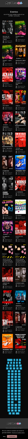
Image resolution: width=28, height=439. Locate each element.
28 (12, 376)
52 (12, 393)
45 (15, 388)
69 (15, 405)
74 (19, 407)
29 (15, 376)
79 (10, 413)
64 (12, 402)
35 (8, 382)
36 (12, 382)
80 (13, 413)
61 (15, 399)
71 (8, 407)
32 (12, 379)
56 (12, 396)
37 (15, 382)
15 (10, 368)
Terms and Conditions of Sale (14, 428)
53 (15, 393)
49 (15, 390)
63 (8, 402)
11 (13, 365)
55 (8, 396)
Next (17, 413)
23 (8, 374)
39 (8, 385)
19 (9, 371)
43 (8, 388)
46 (19, 388)
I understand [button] (12, 436)
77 (15, 410)
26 (19, 374)
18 (20, 368)
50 (19, 390)
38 (19, 382)
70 (19, 405)
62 (19, 399)
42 (19, 385)
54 (19, 393)
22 (19, 371)
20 (12, 371)
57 (15, 396)
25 (15, 374)
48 (12, 390)
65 (15, 402)
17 (17, 368)
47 (8, 390)
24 (12, 374)
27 (8, 376)
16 (14, 368)
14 (7, 368)
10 (10, 365)
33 (15, 379)
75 (8, 410)
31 (8, 379)
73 (15, 407)
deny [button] (4, 436)
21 (15, 371)
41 (15, 385)
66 (19, 402)
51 (8, 393)
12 (17, 365)
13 (20, 365)
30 (19, 376)
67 (8, 405)
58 (19, 396)
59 (8, 399)
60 (12, 399)
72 (12, 407)
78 (19, 410)
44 (12, 388)
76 (12, 410)
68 (12, 405)
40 (12, 385)
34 (19, 379)
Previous (10, 360)
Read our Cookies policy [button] (18, 432)
